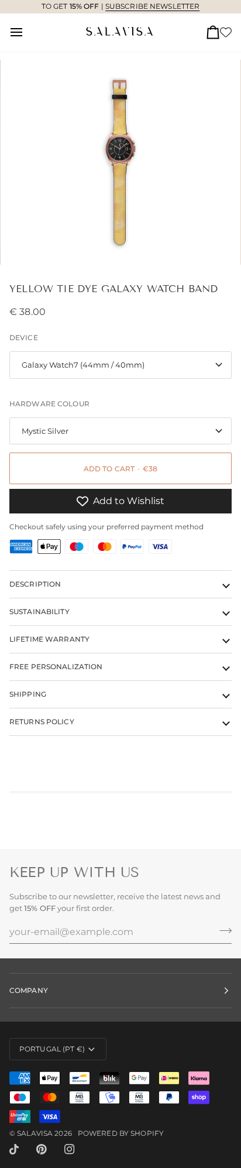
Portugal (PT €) (52, 1048)
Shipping (27, 694)
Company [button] (28, 990)
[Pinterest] (41, 1149)
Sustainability (39, 611)
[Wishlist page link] (226, 32)
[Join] (222, 930)
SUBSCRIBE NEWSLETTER (152, 6)
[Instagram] (69, 1149)
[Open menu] (26, 32)
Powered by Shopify (121, 1133)
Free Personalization (55, 666)
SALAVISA (35, 1133)
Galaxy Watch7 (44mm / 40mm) (83, 364)
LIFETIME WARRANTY (49, 639)
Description (35, 584)
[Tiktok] (14, 1149)
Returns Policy (41, 721)
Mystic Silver (45, 431)
